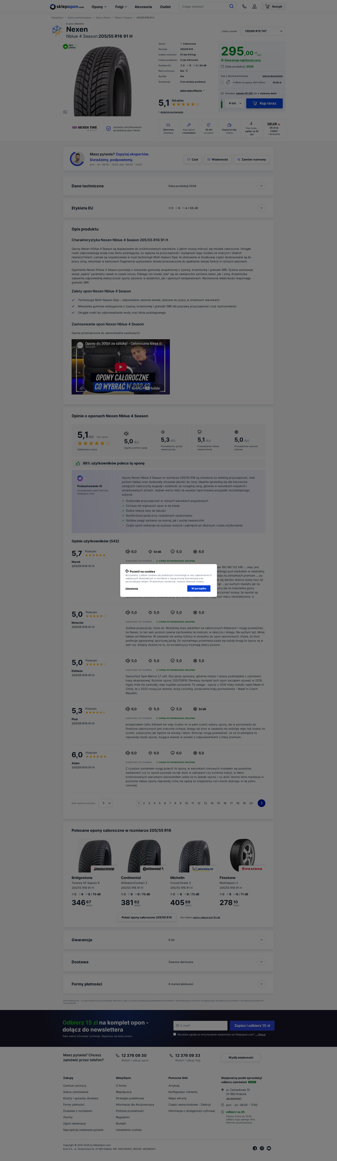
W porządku (198, 588)
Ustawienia (131, 588)
